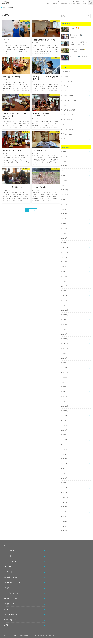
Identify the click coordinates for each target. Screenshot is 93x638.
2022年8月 (64, 358)
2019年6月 (64, 454)
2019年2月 (64, 463)
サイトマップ (16, 635)
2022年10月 (64, 348)
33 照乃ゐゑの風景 (67, 115)
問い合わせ (7, 635)
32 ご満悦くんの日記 (68, 110)
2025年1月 (64, 243)
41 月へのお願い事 (67, 129)
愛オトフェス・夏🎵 (76, 36)
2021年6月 (64, 377)
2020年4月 (64, 439)
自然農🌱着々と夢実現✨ (78, 50)
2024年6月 (64, 276)
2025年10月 (64, 199)
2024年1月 (64, 300)
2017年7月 (64, 507)
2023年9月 (64, 319)
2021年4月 (64, 382)
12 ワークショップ (67, 81)
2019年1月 (64, 468)
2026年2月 (64, 180)
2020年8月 (64, 420)
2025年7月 (64, 214)
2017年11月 (64, 497)
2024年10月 (64, 257)
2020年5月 (64, 435)
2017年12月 (64, 492)
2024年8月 (64, 267)
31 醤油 (64, 105)
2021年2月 (64, 391)
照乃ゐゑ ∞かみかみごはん (36, 635)
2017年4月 (64, 521)
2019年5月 (64, 459)
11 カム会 (64, 76)
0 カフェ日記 (65, 71)
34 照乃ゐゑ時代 (66, 119)
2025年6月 (64, 219)
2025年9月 (64, 204)
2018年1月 (64, 487)
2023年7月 (64, 329)
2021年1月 (64, 396)
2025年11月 (64, 195)
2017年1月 (64, 531)
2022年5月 (64, 363)
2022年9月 (64, 353)
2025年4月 (64, 228)
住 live (73, 2)
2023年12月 (64, 305)
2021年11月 (64, 372)
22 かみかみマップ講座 (68, 100)
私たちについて (56, 2)
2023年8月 (64, 324)
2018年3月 (64, 478)
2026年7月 (64, 156)
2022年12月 (64, 339)
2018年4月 (64, 473)
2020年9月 (64, 415)
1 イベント (65, 91)
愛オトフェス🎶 (78, 56)
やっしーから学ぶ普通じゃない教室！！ (79, 43)
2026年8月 (64, 151)
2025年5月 (64, 223)
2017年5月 (64, 516)
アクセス (78, 2)
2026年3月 (64, 175)
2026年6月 (64, 161)
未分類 (63, 139)
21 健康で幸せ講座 (67, 95)
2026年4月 (64, 171)
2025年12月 (64, 190)
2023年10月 (64, 315)
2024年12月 (64, 247)
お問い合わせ (85, 2)
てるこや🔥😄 (78, 28)
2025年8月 (64, 209)
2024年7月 (64, 271)
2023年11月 (64, 310)
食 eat (65, 2)
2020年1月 (64, 449)
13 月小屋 (64, 86)
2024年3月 (64, 291)
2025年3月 (64, 233)
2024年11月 (64, 252)
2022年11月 (64, 343)
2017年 (9, 7)
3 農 (62, 124)
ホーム (48, 2)
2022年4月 (64, 367)
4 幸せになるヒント (67, 134)
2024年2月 (64, 295)
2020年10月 (64, 411)
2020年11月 (64, 406)
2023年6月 (64, 334)
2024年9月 (64, 262)
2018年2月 (64, 483)
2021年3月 (64, 387)
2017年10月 (64, 502)
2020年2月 (64, 444)
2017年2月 (64, 526)
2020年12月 (64, 401)
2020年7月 (64, 425)
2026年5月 (64, 166)
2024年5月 (64, 281)
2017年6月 (64, 512)
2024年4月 (64, 286)
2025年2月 (64, 238)
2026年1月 (64, 185)
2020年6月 (64, 430)
